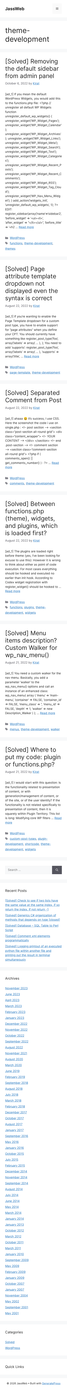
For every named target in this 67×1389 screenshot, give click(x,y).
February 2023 (15, 1012)
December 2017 (16, 1112)
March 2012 (13, 1236)
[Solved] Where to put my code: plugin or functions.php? (33, 757)
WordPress (17, 238)
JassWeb (14, 8)
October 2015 (14, 1153)
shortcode (32, 844)
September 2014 (16, 1183)
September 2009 (17, 1260)
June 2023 (12, 994)
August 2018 (14, 1088)
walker (55, 729)
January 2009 (14, 1278)
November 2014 (16, 1177)
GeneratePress (51, 1383)
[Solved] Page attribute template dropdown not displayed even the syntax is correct (31, 283)
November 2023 (16, 988)
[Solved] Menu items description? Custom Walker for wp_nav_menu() (31, 644)
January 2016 (14, 1148)
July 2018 (11, 1094)
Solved (10, 1342)
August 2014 (14, 1189)
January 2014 (14, 1218)
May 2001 (12, 1313)
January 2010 (14, 1254)
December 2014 (16, 1171)
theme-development (38, 243)
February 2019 (15, 1077)
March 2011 (13, 1248)
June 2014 (12, 1201)
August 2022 (14, 1047)
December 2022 (16, 1024)
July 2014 (11, 1195)
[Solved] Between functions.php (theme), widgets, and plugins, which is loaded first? (31, 518)
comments (17, 483)
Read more (26, 227)
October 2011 (14, 1242)
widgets (30, 612)
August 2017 (14, 1124)
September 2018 (16, 1083)
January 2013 (14, 1224)
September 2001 (16, 1307)
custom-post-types (23, 838)
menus (14, 729)
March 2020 (13, 1065)
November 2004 (16, 1295)
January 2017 (14, 1130)
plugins (29, 607)
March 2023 (13, 1006)
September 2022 (16, 1041)
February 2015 (15, 1165)
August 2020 (14, 1059)
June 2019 (12, 1071)
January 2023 (14, 1018)
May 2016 (12, 1142)
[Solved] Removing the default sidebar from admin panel (32, 68)
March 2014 (13, 1213)
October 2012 (14, 1230)
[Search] (57, 870)
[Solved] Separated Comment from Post (33, 396)
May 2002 (12, 1301)
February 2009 (15, 1272)
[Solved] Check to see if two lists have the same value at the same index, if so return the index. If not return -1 (32, 905)
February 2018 (15, 1106)
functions (16, 243)
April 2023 (12, 1000)
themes (10, 248)
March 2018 (13, 1100)
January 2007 (14, 1289)
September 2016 (16, 1136)
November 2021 (16, 1053)
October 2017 (14, 1118)
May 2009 (12, 1266)
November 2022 (16, 1029)
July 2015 (11, 1159)
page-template (20, 372)
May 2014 (12, 1207)
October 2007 (14, 1283)
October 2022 (14, 1035)
